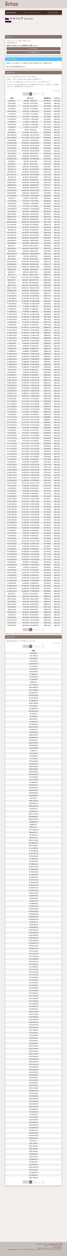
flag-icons (14, 1249)
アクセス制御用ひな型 (32, 52)
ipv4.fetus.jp (11, 13)
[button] (54, 12)
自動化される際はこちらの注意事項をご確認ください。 (22, 45)
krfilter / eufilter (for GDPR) (32, 12)
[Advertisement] (34, 29)
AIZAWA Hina (54, 1244)
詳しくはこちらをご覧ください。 (16, 66)
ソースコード (46, 1245)
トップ (20, 12)
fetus (11, 3)
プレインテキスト (33, 49)
